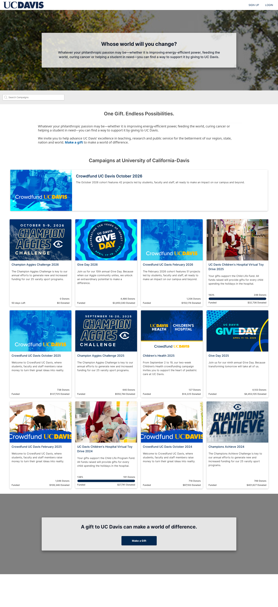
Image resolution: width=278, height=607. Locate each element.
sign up (254, 5)
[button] (40, 262)
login (269, 5)
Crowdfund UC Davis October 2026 (109, 176)
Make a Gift (139, 540)
